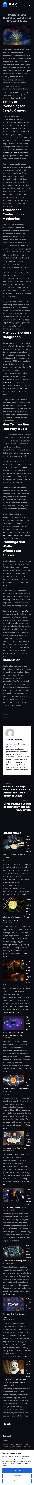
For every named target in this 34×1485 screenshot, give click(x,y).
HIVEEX (13, 3)
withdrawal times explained (14, 152)
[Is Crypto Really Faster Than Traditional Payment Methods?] (13, 1081)
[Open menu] (29, 5)
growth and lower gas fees (16, 382)
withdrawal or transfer (19, 611)
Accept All (17, 1470)
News (5, 716)
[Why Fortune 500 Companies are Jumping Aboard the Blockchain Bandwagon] (13, 1023)
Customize (17, 1476)
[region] (17, 1467)
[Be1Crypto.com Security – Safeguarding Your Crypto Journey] (13, 1304)
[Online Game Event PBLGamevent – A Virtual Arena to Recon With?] (13, 1195)
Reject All (17, 1481)
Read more (21, 894)
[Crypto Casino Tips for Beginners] (13, 971)
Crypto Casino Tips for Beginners (28, 970)
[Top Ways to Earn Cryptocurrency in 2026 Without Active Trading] (13, 842)
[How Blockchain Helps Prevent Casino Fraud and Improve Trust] (13, 1251)
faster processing (19, 467)
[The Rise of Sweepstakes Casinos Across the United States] (13, 1138)
